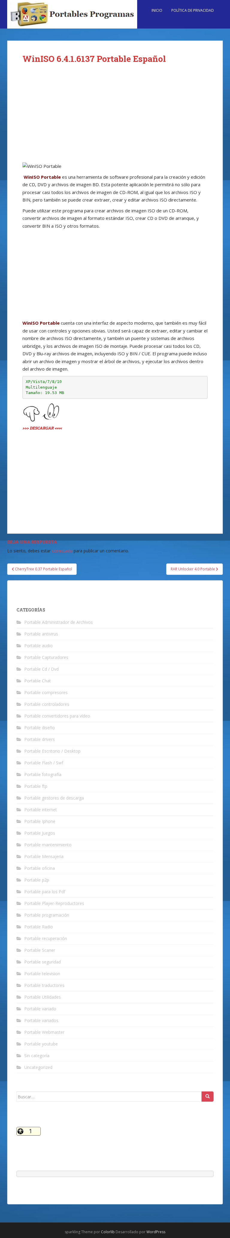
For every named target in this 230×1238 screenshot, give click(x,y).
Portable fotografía (42, 774)
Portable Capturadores (46, 657)
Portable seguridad (42, 962)
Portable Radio (38, 927)
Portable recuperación (45, 938)
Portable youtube (41, 1044)
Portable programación (46, 915)
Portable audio (38, 645)
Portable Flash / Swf (43, 763)
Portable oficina (39, 868)
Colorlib (108, 1231)
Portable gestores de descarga (54, 798)
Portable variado (40, 1009)
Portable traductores (44, 985)
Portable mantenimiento (48, 845)
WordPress (155, 1231)
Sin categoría (36, 1055)
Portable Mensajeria (43, 856)
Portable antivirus (41, 634)
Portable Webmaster (44, 1032)
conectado (62, 551)
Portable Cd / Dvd (41, 669)
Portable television (42, 973)
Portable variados (41, 1020)
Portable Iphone (39, 821)
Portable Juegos (39, 833)
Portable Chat (37, 681)
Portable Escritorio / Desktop (52, 751)
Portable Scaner (39, 950)
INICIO (157, 10)
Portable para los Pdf (44, 891)
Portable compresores (46, 692)
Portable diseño (39, 727)
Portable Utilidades (42, 997)
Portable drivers (39, 739)
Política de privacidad (192, 10)
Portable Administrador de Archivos (58, 622)
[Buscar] (208, 1096)
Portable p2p (36, 880)
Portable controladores (46, 704)
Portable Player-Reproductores (54, 903)
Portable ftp (35, 786)
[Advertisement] (115, 118)
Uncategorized (38, 1067)
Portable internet (40, 809)
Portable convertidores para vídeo (57, 716)
